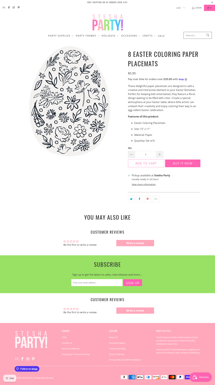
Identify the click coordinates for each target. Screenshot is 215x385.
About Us (113, 337)
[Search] (208, 35)
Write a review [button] (135, 243)
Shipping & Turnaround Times (76, 354)
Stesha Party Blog (117, 348)
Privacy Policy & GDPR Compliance (125, 359)
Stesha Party (28, 377)
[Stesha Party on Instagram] (13, 7)
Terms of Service (116, 354)
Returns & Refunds (70, 348)
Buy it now (183, 163)
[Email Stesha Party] (3, 7)
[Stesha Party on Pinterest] (18, 7)
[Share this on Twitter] (131, 199)
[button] (61, 36)
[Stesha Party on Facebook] (8, 7)
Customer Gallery (117, 343)
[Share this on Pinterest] (147, 199)
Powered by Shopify (43, 377)
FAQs (64, 337)
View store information (144, 184)
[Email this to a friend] (156, 199)
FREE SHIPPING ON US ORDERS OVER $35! (107, 2)
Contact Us (67, 343)
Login (198, 7)
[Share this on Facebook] (139, 199)
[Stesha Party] (107, 22)
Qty (130, 147)
